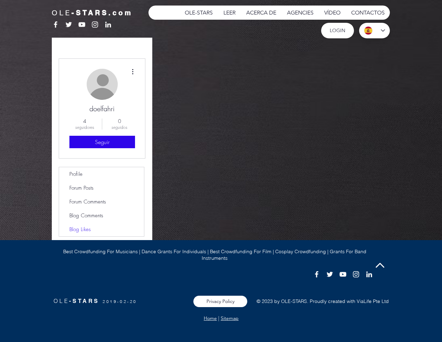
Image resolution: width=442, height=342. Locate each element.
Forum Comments (87, 201)
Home (210, 318)
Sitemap (230, 318)
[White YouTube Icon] (82, 24)
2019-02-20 (120, 301)
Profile (76, 174)
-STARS (86, 301)
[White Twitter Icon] (69, 24)
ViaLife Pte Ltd (373, 301)
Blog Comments (86, 215)
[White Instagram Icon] (95, 24)
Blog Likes (80, 229)
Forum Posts (81, 187)
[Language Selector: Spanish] (374, 30)
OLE (61, 300)
